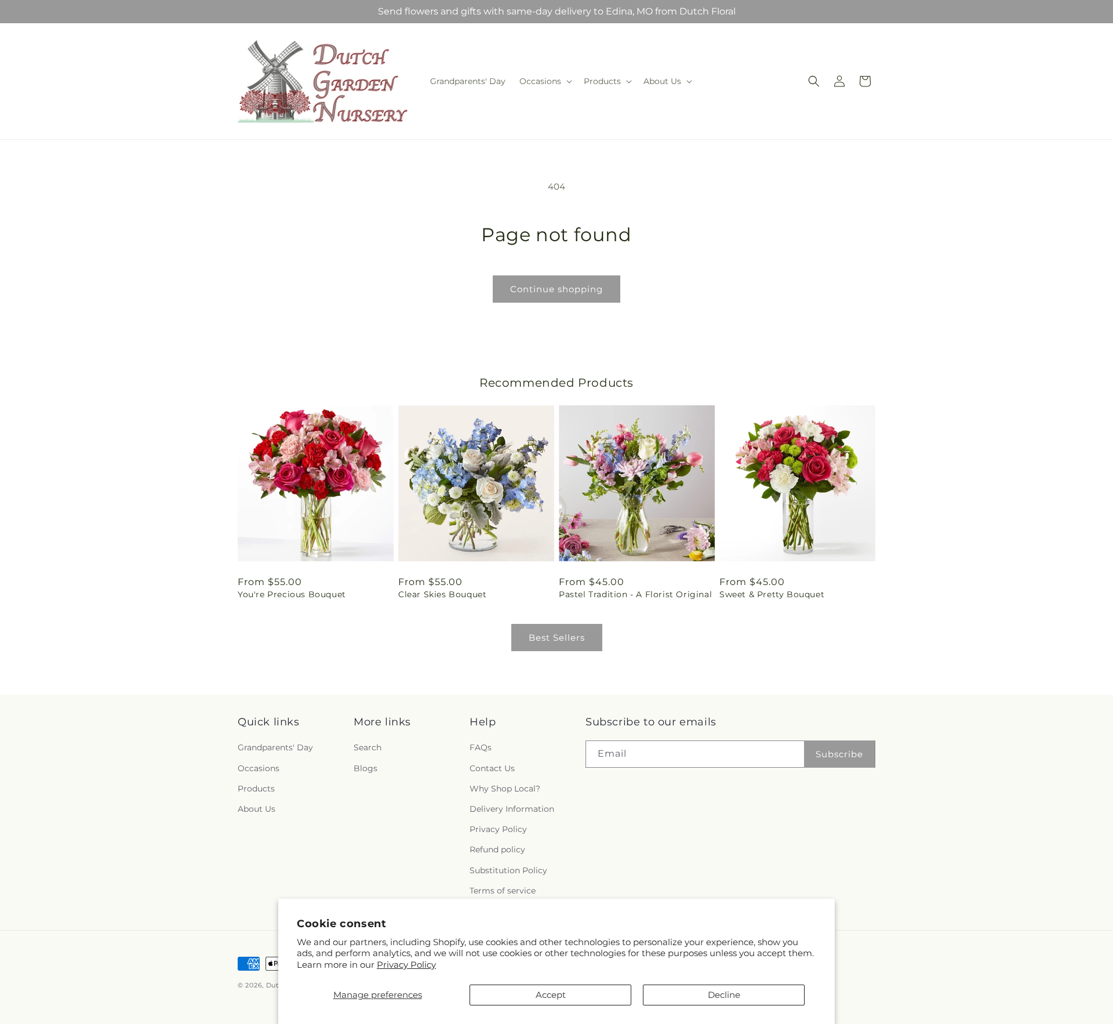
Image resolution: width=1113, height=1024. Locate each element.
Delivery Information (512, 809)
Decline (724, 994)
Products (256, 788)
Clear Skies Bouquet (442, 594)
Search (367, 748)
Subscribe (839, 754)
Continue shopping (556, 289)
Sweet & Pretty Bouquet (771, 594)
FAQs (481, 748)
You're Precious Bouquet (292, 594)
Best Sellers (557, 637)
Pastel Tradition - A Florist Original (635, 594)
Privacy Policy (406, 964)
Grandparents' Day (275, 748)
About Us (256, 809)
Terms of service (503, 890)
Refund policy (497, 850)
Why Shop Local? (505, 788)
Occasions (258, 768)
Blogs (365, 768)
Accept (551, 994)
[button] (544, 81)
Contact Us (492, 768)
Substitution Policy (508, 870)
